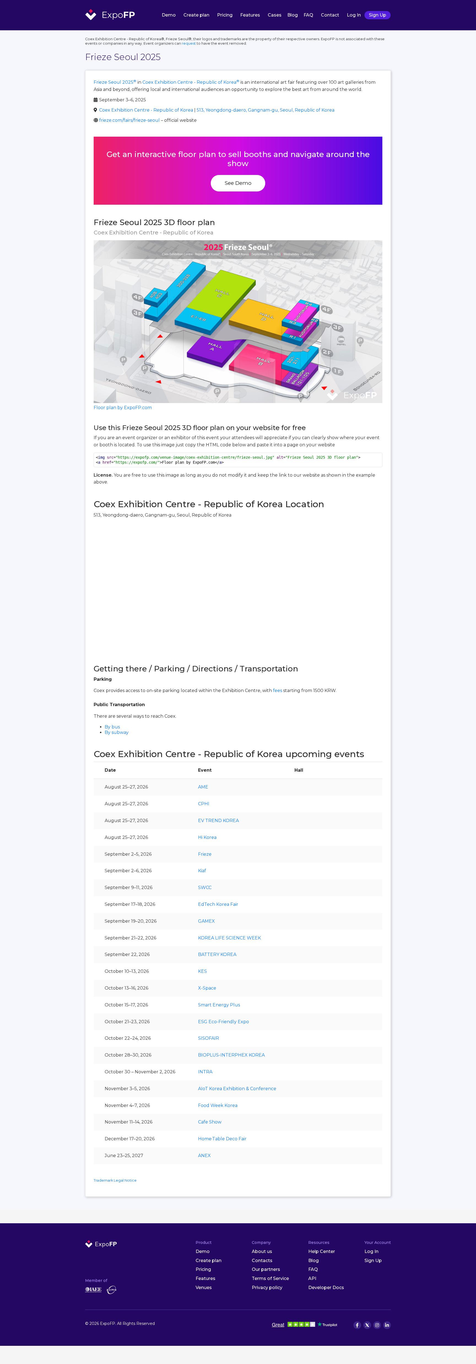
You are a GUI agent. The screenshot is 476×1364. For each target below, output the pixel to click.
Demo (169, 15)
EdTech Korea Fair (218, 904)
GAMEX (206, 921)
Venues (204, 1287)
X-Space (207, 988)
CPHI (203, 803)
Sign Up (377, 15)
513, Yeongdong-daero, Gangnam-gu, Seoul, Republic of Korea (265, 110)
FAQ (308, 15)
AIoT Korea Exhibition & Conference (237, 1088)
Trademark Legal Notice (115, 1180)
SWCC (205, 887)
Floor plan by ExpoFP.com (123, 407)
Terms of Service (270, 1278)
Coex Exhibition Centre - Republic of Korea (190, 82)
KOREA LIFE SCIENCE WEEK (229, 938)
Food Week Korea (217, 1105)
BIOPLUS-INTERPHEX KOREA (231, 1055)
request (189, 43)
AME (203, 787)
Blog (292, 15)
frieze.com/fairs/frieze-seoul (129, 120)
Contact (330, 15)
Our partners (266, 1269)
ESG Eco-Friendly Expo (223, 1021)
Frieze (205, 854)
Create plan (196, 15)
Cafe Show (209, 1122)
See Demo (238, 183)
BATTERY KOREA (217, 954)
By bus (112, 727)
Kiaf (202, 870)
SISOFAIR (208, 1038)
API (312, 1278)
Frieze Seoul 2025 (115, 82)
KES (202, 971)
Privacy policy (267, 1287)
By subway (117, 732)
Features (250, 15)
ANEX (204, 1155)
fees (277, 690)
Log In (354, 15)
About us (262, 1251)
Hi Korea (207, 837)
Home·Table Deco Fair (222, 1138)
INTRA (205, 1071)
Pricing (224, 15)
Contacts (262, 1260)
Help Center (321, 1251)
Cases (275, 15)
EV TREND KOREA (218, 820)
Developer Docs (326, 1287)
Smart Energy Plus (219, 1005)
